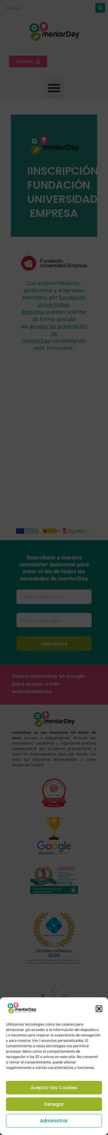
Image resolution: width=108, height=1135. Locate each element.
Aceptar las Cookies (54, 1088)
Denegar (54, 1104)
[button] (99, 1009)
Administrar (54, 1121)
